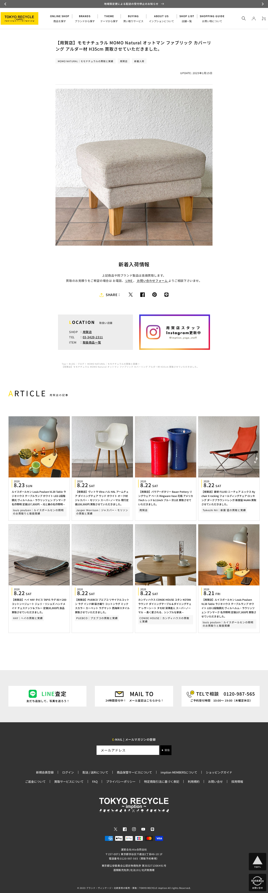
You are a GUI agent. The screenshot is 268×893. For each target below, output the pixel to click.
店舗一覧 (186, 18)
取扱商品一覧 (92, 342)
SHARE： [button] (113, 294)
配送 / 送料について (95, 772)
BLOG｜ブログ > (77, 363)
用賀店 (87, 332)
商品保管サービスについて (134, 772)
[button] (6, 4)
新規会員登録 (45, 772)
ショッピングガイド (219, 772)
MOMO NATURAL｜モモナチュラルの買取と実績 (112, 363)
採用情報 (237, 781)
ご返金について (35, 781)
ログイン (68, 772)
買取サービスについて (69, 781)
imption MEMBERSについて (179, 772)
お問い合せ (215, 781)
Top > (65, 363)
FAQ (95, 781)
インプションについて (161, 18)
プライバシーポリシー (120, 781)
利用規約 (194, 781)
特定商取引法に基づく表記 (161, 781)
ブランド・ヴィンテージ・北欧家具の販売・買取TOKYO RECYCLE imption (126, 887)
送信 (167, 750)
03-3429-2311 (93, 337)
